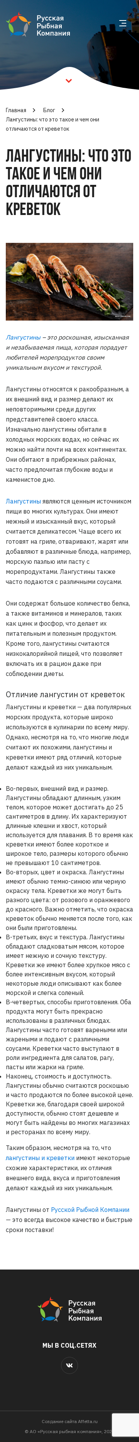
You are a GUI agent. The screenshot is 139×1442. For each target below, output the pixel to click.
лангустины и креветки (40, 1158)
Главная (16, 110)
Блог (49, 110)
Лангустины (23, 337)
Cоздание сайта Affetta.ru (70, 1421)
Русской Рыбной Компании (90, 1209)
